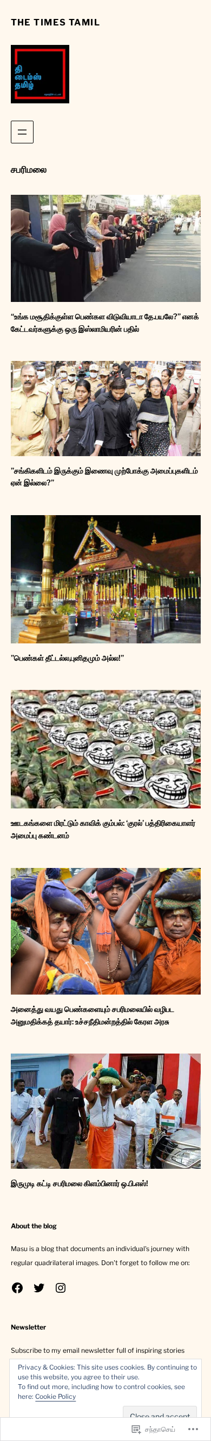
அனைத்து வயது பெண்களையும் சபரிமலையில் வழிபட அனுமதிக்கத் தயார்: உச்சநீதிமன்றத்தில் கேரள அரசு (92, 1015)
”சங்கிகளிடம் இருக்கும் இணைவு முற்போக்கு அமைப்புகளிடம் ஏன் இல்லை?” (104, 477)
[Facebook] (17, 1287)
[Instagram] (60, 1287)
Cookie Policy (55, 1396)
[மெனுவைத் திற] (22, 132)
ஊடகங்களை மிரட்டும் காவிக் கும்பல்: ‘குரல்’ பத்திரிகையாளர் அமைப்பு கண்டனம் (103, 829)
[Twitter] (38, 1287)
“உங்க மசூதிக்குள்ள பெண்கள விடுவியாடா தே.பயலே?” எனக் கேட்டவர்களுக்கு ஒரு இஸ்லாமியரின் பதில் (105, 323)
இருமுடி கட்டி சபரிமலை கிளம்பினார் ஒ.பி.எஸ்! (79, 1183)
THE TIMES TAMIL (56, 22)
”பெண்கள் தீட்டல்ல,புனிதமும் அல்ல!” (67, 658)
